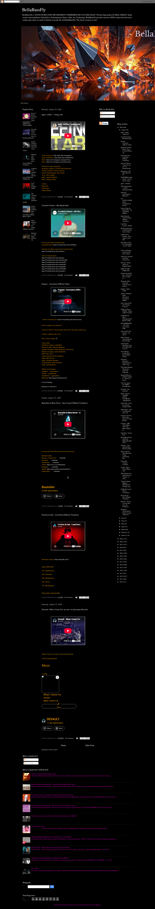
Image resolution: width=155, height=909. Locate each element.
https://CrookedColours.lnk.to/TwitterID (54, 262)
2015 (121, 567)
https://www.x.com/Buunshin (56, 464)
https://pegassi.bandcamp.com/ (58, 378)
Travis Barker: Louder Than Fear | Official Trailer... (125, 354)
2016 (121, 565)
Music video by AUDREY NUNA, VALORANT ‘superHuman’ (126, 397)
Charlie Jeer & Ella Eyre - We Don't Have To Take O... (126, 275)
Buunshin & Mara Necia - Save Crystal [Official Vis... (126, 150)
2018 (121, 559)
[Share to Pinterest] (88, 197)
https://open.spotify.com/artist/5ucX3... (59, 469)
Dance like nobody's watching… (125, 462)
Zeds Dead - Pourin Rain (126, 434)
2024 (121, 542)
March (123, 529)
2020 (121, 553)
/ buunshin (63, 458)
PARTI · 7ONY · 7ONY (125, 290)
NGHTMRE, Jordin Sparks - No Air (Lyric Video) (126, 179)
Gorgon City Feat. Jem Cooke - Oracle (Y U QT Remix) (126, 418)
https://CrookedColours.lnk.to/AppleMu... (54, 267)
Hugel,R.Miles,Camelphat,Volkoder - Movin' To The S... (126, 377)
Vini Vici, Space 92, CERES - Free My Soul (125, 384)
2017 (121, 562)
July (122, 518)
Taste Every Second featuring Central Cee (126, 258)
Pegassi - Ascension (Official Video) (56, 284)
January (123, 535)
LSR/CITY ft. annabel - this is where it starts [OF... (126, 237)
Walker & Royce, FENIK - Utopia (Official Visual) (126, 311)
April (123, 527)
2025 (121, 539)
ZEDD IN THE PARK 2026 (125, 269)
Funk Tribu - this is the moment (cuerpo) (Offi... (126, 404)
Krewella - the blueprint (125, 390)
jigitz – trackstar (125, 183)
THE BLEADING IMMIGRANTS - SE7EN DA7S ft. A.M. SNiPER (51, 837)
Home (63, 745)
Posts (103, 113)
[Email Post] (76, 197)
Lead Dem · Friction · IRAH (34, 185)
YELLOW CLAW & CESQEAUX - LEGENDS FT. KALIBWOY (50, 858)
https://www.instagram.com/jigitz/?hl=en (58, 160)
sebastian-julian (83, 905)
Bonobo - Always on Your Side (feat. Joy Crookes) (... (126, 504)
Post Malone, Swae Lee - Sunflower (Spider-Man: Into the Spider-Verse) (52, 795)
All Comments (106, 116)
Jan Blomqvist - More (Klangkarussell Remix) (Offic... (126, 318)
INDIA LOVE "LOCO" (38, 826)
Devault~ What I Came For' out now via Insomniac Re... (126, 165)
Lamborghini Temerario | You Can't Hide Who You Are (126, 346)
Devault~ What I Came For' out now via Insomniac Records (65, 609)
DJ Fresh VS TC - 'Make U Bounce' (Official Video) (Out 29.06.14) (50, 847)
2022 (121, 547)
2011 (121, 579)
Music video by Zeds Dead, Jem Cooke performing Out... (126, 455)
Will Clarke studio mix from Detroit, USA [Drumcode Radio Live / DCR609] (54, 816)
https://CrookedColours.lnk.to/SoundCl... (54, 271)
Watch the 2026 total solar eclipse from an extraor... (126, 283)
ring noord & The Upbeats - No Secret (126, 332)
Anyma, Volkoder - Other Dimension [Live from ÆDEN (126, 297)
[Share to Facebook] (86, 197)
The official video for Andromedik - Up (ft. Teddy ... (126, 245)
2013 (121, 573)
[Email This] (80, 197)
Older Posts (89, 745)
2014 (121, 570)
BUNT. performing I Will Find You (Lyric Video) (126, 230)
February (124, 532)
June (122, 521)
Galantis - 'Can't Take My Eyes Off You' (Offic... (126, 447)
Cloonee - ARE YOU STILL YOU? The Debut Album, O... (126, 426)
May (122, 524)
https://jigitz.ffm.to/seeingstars (63, 155)
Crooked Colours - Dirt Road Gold (55, 205)
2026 (121, 127)
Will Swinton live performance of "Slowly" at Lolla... (126, 475)
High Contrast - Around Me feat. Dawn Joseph (126, 339)
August (123, 130)
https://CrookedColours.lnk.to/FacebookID (54, 260)
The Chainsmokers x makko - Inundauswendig (126, 188)
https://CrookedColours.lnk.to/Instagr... (53, 258)
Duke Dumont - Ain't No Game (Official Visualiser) (126, 218)
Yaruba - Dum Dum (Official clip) (126, 469)
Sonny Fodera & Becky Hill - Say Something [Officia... (126, 210)
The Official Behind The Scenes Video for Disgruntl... (126, 369)
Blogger (98, 905)
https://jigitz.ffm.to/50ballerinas (64, 158)
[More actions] (57, 677)
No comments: (69, 197)
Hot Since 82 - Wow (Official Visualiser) (126, 497)
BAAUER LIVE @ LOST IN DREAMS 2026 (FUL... (126, 440)
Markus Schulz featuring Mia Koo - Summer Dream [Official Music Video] (53, 784)
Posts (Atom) (53, 750)
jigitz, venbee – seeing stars (52, 114)
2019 (121, 556)
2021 (121, 550)
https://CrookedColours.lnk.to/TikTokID (54, 269)
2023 (121, 544)
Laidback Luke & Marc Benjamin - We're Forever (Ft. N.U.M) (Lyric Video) (53, 805)
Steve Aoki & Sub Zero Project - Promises (126, 304)
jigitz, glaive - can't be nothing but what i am (126, 411)
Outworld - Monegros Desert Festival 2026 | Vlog (126, 361)
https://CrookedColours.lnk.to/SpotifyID (54, 264)
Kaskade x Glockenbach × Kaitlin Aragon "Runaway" (126, 511)
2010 (121, 582)
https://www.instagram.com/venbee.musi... (59, 162)
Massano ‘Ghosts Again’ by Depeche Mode (126, 264)
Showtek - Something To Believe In (126, 194)
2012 (121, 576)
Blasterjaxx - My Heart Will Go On (33, 236)
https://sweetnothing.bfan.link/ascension (70, 319)
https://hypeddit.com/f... (62, 559)
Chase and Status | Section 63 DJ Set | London (126, 252)
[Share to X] (84, 197)
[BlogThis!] (82, 197)
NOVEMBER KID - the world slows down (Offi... (126, 325)
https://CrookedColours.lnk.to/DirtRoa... (65, 245)
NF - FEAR (34, 868)
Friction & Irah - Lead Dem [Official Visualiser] (60, 514)
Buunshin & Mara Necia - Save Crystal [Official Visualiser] (64, 403)
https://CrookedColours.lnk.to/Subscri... (54, 251)
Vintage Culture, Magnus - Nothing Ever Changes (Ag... (126, 483)
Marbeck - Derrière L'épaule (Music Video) (44, 774)
